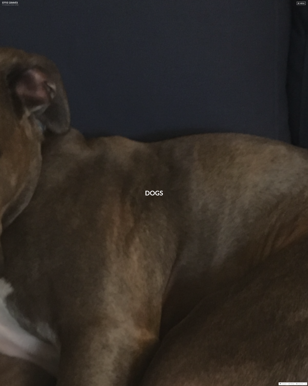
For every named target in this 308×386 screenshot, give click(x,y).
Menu (302, 3)
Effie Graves (10, 2)
